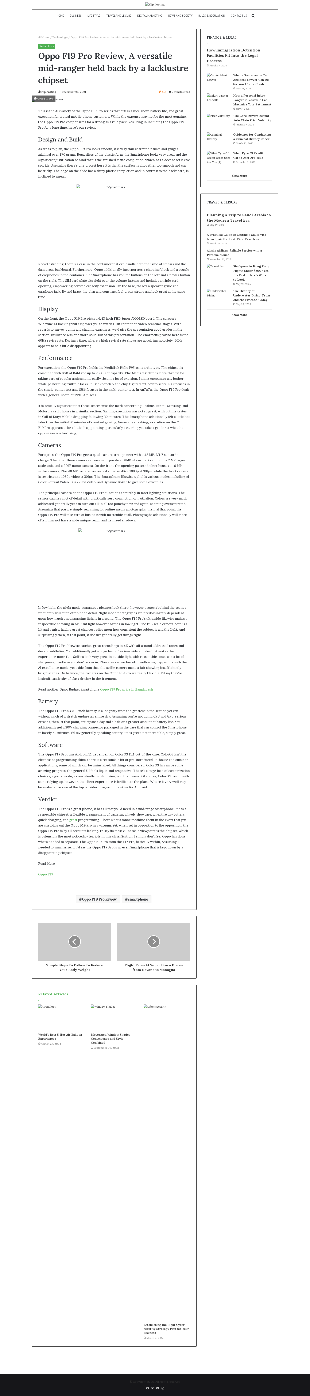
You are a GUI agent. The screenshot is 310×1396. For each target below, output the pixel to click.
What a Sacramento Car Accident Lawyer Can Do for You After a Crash (251, 79)
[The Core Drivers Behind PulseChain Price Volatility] (218, 121)
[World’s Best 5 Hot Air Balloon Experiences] (61, 1017)
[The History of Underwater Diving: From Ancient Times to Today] (218, 297)
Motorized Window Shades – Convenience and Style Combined (112, 1039)
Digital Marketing (149, 16)
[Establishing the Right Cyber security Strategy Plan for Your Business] (167, 1162)
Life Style (94, 16)
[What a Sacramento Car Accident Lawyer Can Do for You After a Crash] (218, 81)
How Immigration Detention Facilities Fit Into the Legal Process (233, 55)
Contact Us (239, 16)
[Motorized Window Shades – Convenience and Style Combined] (114, 1017)
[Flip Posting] (155, 4)
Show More (239, 175)
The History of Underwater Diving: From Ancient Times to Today (251, 295)
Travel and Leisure (118, 16)
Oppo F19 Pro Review (99, 899)
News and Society (180, 16)
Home (60, 16)
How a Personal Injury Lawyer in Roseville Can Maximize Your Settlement (252, 100)
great (73, 820)
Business (76, 16)
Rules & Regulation (211, 16)
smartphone (138, 899)
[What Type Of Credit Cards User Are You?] (218, 159)
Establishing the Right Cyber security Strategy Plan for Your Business (166, 1329)
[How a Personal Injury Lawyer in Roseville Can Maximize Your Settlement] (218, 101)
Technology (60, 37)
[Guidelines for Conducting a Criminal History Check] (218, 140)
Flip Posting (48, 91)
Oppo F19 (45, 874)
